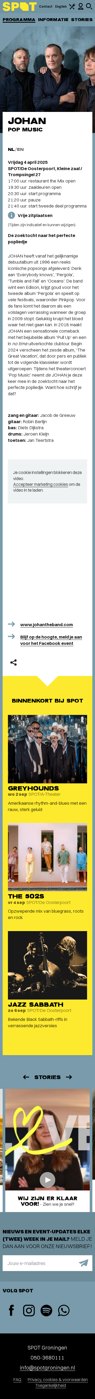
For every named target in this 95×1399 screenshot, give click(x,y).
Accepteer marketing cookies (40, 484)
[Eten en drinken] (72, 8)
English (60, 6)
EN (20, 149)
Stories (82, 19)
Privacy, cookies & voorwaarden (58, 1379)
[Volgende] (69, 1077)
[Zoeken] (89, 8)
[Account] (80, 9)
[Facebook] (11, 1310)
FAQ (17, 1379)
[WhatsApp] (63, 1311)
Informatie (53, 19)
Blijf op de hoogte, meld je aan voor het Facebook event (51, 640)
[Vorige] (25, 1077)
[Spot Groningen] (20, 6)
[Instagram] (28, 1311)
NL (11, 149)
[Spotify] (46, 1311)
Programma (19, 19)
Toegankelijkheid (50, 1385)
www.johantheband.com (46, 624)
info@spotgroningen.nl (47, 1367)
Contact (46, 6)
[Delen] (13, 662)
